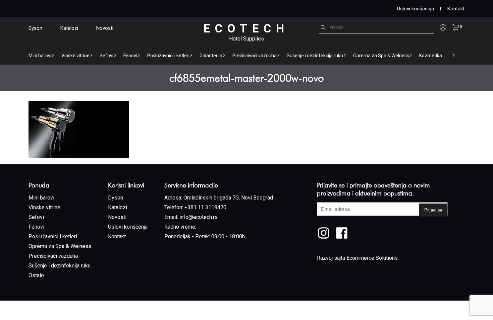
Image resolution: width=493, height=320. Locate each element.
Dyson (35, 28)
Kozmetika (430, 55)
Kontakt (455, 9)
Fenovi (130, 55)
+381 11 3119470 (205, 207)
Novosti (104, 28)
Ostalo (36, 275)
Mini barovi (40, 55)
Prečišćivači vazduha (254, 55)
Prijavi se (433, 210)
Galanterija (211, 55)
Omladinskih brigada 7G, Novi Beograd (228, 197)
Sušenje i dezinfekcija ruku (315, 55)
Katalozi (69, 28)
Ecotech (246, 28)
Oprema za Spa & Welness (381, 55)
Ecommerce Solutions (372, 258)
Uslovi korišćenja (415, 9)
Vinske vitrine (75, 55)
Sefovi (106, 55)
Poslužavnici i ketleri (168, 55)
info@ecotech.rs (198, 217)
